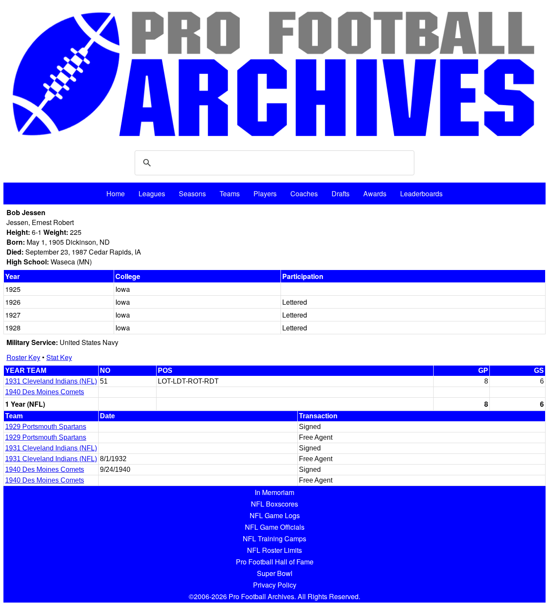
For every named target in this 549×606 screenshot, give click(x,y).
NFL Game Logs (275, 515)
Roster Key (23, 357)
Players (265, 193)
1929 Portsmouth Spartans (45, 426)
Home (115, 193)
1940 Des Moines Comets (44, 392)
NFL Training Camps (274, 538)
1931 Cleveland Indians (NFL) (51, 381)
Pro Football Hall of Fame (275, 562)
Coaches (304, 193)
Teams (230, 193)
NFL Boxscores (274, 504)
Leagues (152, 193)
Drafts (341, 193)
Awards (374, 193)
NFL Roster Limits (274, 550)
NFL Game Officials (275, 527)
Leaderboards (421, 193)
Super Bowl (275, 573)
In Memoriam (274, 492)
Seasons (192, 193)
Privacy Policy (274, 585)
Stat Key (59, 357)
